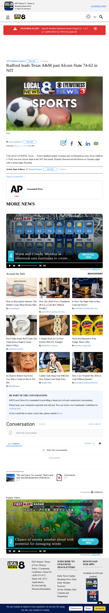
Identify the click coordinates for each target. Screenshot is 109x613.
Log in (91, 424)
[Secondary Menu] (10, 17)
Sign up (98, 424)
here (60, 413)
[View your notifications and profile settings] (100, 443)
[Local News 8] (23, 16)
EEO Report (37, 562)
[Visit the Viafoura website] (97, 492)
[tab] (14, 443)
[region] (54, 458)
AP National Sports (34, 169)
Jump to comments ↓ (15, 176)
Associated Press (15, 142)
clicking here (15, 408)
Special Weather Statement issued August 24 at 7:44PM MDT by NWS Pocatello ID (61, 30)
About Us (47, 572)
